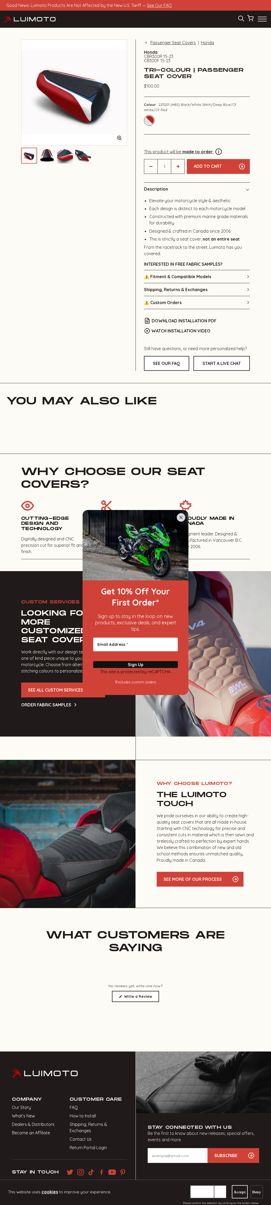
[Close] (181, 517)
